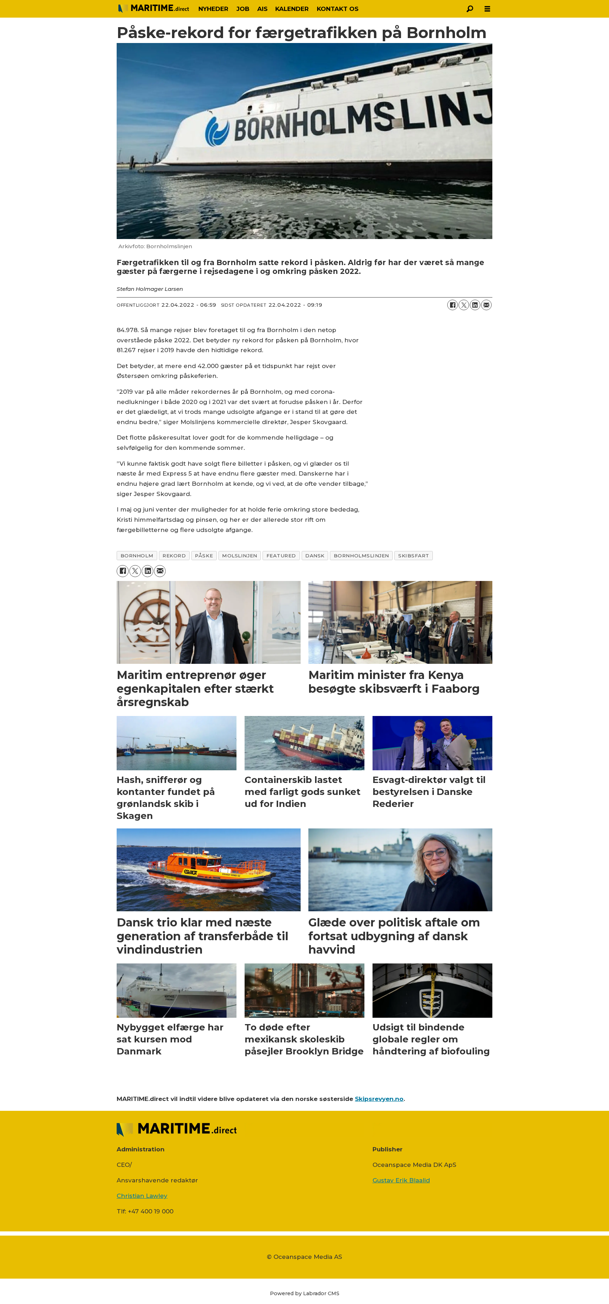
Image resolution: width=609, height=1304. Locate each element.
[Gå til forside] (153, 9)
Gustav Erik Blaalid (401, 1180)
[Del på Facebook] (452, 305)
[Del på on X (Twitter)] (464, 305)
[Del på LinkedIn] (475, 305)
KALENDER (292, 8)
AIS (262, 8)
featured (281, 555)
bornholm (137, 555)
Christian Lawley (142, 1195)
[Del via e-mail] (486, 305)
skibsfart (413, 555)
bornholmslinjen (361, 555)
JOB (243, 8)
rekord (174, 555)
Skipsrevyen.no (379, 1098)
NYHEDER (213, 8)
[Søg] (470, 9)
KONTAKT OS (337, 8)
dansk (315, 555)
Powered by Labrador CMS (304, 1293)
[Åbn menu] (487, 9)
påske (204, 555)
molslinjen (239, 555)
